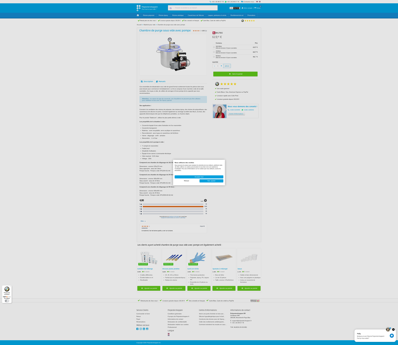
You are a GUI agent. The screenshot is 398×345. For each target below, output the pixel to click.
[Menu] (10, 286)
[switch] (7, 301)
